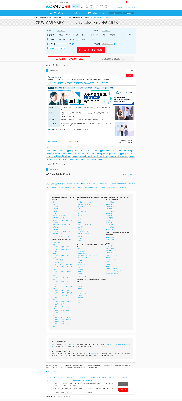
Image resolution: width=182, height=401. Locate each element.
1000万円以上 (110, 218)
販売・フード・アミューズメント (61, 204)
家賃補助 (112, 153)
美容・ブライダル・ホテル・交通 (61, 231)
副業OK (80, 260)
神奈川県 (93, 159)
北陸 (106, 5)
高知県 (56, 313)
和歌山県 (69, 293)
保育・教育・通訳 (57, 234)
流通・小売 (80, 220)
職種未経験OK (110, 237)
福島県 (69, 249)
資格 (108, 262)
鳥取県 (56, 301)
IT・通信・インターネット (84, 202)
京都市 (56, 295)
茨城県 (56, 255)
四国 (96, 7)
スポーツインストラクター (53, 153)
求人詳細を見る (53, 141)
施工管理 (55, 150)
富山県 (56, 277)
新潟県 (56, 271)
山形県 (62, 249)
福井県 (69, 277)
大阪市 (62, 295)
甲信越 (75, 6)
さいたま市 (63, 264)
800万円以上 (110, 213)
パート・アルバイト (83, 293)
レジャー (80, 218)
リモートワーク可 (82, 258)
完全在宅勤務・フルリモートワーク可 (87, 255)
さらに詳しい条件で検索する (57, 48)
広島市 (62, 306)
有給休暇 (75, 156)
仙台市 (56, 251)
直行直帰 (65, 159)
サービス (80, 215)
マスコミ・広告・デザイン (84, 224)
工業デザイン (63, 150)
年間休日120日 (114, 156)
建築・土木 (55, 211)
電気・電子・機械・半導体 (59, 215)
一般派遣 (80, 295)
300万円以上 (110, 202)
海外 (106, 7)
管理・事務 (55, 229)
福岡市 (56, 324)
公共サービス (56, 227)
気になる (128, 13)
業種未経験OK (110, 239)
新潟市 (56, 273)
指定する (61, 30)
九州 (101, 7)
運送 (120, 150)
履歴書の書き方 (111, 248)
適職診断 (109, 266)
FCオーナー (81, 300)
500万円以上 (110, 206)
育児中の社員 (123, 156)
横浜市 (56, 266)
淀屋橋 (48, 150)
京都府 (62, 290)
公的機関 (80, 238)
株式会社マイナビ (66, 344)
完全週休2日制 (81, 264)
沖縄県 (62, 321)
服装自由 (70, 153)
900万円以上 (110, 215)
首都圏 (96, 5)
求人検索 (49, 378)
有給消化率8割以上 (82, 253)
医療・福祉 (55, 206)
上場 (106, 156)
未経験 (101, 156)
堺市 (68, 295)
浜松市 (62, 286)
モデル (114, 150)
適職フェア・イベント (112, 255)
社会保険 (82, 156)
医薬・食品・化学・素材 (59, 218)
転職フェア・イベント (114, 378)
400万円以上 (110, 204)
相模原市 (69, 266)
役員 (79, 302)
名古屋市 (69, 286)
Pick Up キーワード (59, 378)
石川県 (62, 277)
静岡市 (56, 286)
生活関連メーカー (82, 211)
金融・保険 (80, 227)
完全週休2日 (85, 153)
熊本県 (56, 319)
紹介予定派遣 (81, 298)
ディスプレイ (96, 150)
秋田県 (56, 249)
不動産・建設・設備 (83, 231)
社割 (69, 156)
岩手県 (62, 247)
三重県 (56, 284)
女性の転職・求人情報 (112, 273)
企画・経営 (55, 209)
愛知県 (69, 282)
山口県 (62, 304)
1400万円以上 (110, 227)
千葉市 (56, 264)
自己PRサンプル (111, 250)
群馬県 (69, 255)
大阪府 (69, 290)
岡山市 (56, 306)
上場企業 (80, 273)
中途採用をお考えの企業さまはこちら (126, 7)
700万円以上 (110, 211)
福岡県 (56, 317)
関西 (87, 7)
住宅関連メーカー (82, 209)
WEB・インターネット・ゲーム (61, 236)
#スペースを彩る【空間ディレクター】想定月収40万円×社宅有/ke (78, 82)
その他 (79, 240)
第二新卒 (77, 153)
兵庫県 (56, 293)
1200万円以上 (110, 222)
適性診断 (109, 257)
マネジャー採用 (82, 276)
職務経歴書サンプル (112, 246)
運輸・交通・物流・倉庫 (84, 234)
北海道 (82, 5)
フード (79, 222)
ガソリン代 (130, 153)
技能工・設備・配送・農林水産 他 (61, 224)
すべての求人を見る (130, 174)
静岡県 (62, 282)
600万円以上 (110, 209)
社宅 (64, 156)
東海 (82, 7)
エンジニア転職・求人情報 (114, 271)
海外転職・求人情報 (112, 268)
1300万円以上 (110, 224)
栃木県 (62, 255)
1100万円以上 (110, 220)
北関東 (91, 5)
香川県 (62, 310)
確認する (123, 389)
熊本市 (69, 324)
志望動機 (109, 252)
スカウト (115, 13)
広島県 (56, 304)
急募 (79, 249)
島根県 (62, 301)
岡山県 (69, 301)
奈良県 (62, 293)
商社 (79, 213)
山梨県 (62, 271)
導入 (89, 150)
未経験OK (80, 271)
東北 (87, 5)
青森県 (56, 247)
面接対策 (109, 264)
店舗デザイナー (106, 150)
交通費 (92, 153)
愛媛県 (69, 310)
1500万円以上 (110, 229)
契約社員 (80, 286)
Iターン (99, 153)
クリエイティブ (57, 222)
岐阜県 (56, 282)
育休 (123, 153)
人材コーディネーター (80, 150)
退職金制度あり (82, 269)
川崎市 (61, 266)
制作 (64, 153)
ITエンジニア (56, 213)
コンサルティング (82, 229)
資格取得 (105, 153)
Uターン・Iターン (111, 259)
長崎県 (69, 317)
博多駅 (89, 156)
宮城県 (69, 247)
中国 (92, 7)
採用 (129, 150)
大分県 (62, 319)
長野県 (69, 271)
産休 (118, 153)
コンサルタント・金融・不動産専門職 (62, 220)
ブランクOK (57, 159)
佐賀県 (62, 317)
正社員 (95, 156)
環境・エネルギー (82, 236)
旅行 (70, 150)
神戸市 (56, 297)
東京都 (87, 159)
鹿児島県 (57, 321)
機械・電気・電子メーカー (84, 204)
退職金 (59, 156)
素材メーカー (81, 206)
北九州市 (63, 324)
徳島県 (56, 310)
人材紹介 (80, 291)
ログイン (125, 4)
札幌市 (59, 242)
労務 (125, 150)
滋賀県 (56, 290)
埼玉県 (100, 159)
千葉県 (61, 260)
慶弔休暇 (132, 156)
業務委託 (80, 288)
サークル (49, 159)
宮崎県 (69, 319)
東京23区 (69, 264)
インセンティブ (51, 156)
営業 (54, 202)
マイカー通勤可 (82, 267)
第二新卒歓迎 (81, 251)
